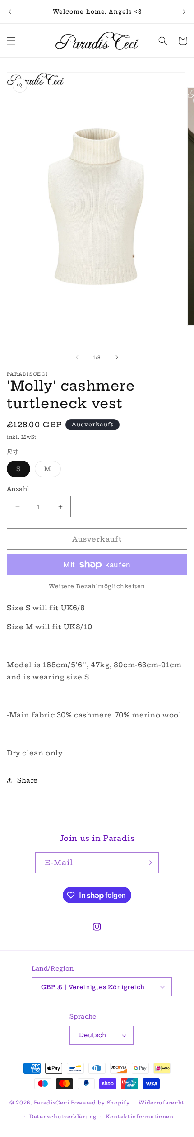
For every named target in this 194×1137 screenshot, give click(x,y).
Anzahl (18, 488)
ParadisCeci (51, 1102)
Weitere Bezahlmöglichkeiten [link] (97, 586)
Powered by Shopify (100, 1102)
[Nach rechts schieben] (117, 357)
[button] (11, 41)
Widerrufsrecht (162, 1102)
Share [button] (27, 780)
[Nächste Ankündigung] (184, 12)
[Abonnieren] (148, 862)
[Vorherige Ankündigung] (10, 12)
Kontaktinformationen (140, 1116)
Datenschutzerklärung (63, 1116)
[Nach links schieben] (77, 357)
